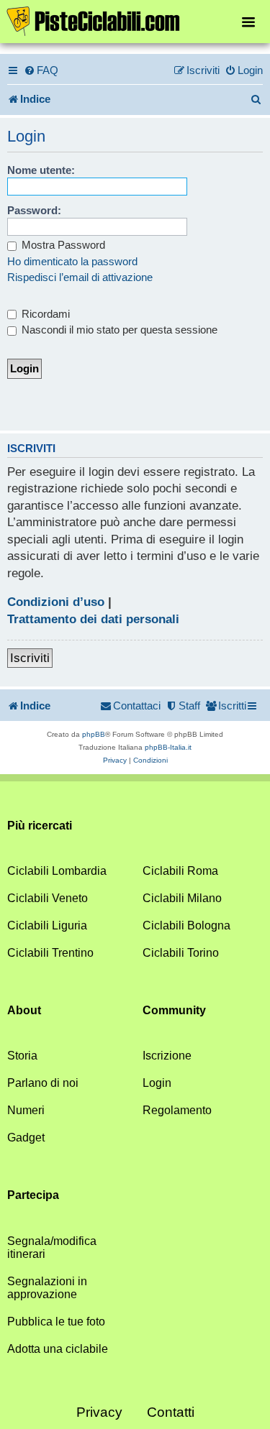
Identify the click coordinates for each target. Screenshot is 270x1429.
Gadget (26, 1137)
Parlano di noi (42, 1083)
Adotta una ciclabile (57, 1349)
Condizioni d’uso (55, 602)
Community (174, 1010)
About (24, 1010)
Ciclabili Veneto (47, 898)
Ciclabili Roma (180, 871)
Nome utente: (41, 170)
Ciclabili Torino (181, 953)
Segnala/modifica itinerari (51, 1247)
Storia (22, 1055)
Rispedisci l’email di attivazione (80, 277)
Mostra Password (62, 245)
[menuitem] (41, 70)
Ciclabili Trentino (50, 953)
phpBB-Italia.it (168, 747)
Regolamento (177, 1110)
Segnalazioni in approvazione (47, 1287)
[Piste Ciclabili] (135, 20)
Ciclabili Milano (182, 898)
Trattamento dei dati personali (93, 619)
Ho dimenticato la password (72, 261)
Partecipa (33, 1195)
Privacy (99, 1412)
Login (157, 1083)
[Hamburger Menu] (248, 21)
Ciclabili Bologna (186, 925)
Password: (34, 210)
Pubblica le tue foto (56, 1321)
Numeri (26, 1110)
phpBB (93, 734)
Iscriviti (30, 658)
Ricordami (44, 314)
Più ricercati (39, 825)
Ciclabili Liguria (47, 925)
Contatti (170, 1412)
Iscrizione (167, 1055)
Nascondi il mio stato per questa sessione (118, 329)
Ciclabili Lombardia (57, 871)
